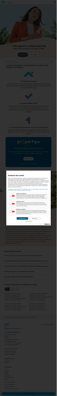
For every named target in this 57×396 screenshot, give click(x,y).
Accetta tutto (22, 218)
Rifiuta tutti (34, 218)
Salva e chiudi (28, 221)
